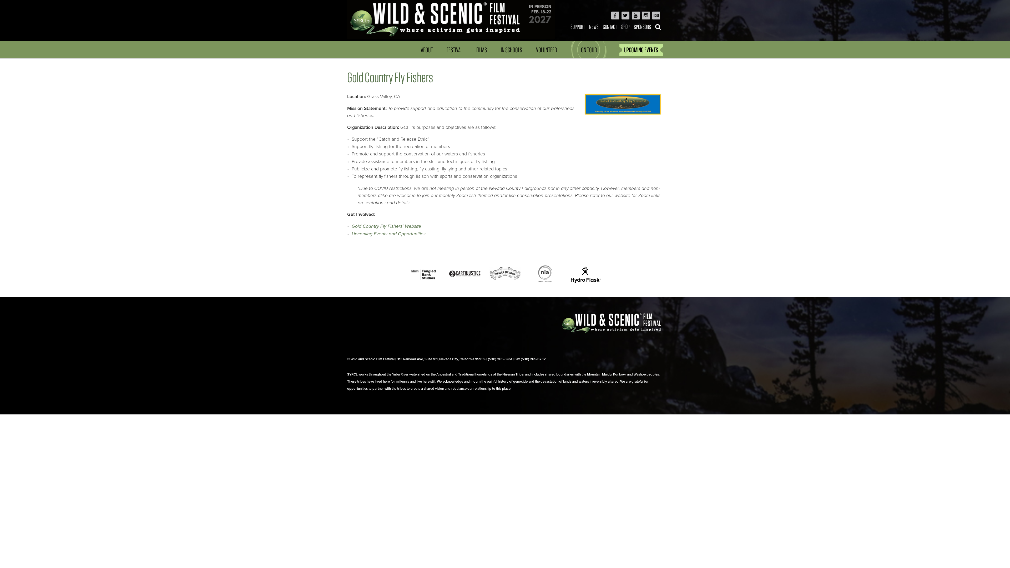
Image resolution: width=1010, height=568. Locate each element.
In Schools (511, 50)
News (594, 26)
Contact (610, 26)
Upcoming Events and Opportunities (389, 234)
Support (577, 26)
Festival (454, 50)
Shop (625, 26)
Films (481, 50)
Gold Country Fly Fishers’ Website (386, 226)
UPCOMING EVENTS (641, 50)
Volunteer (546, 50)
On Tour (589, 50)
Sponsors (642, 26)
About (427, 50)
